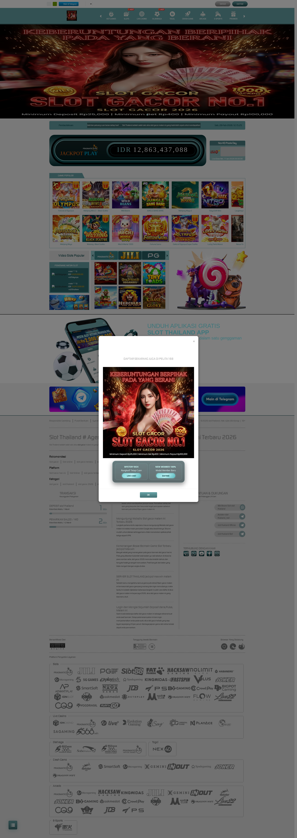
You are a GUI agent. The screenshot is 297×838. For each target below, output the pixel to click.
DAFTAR (165, 475)
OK (148, 494)
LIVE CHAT (131, 475)
